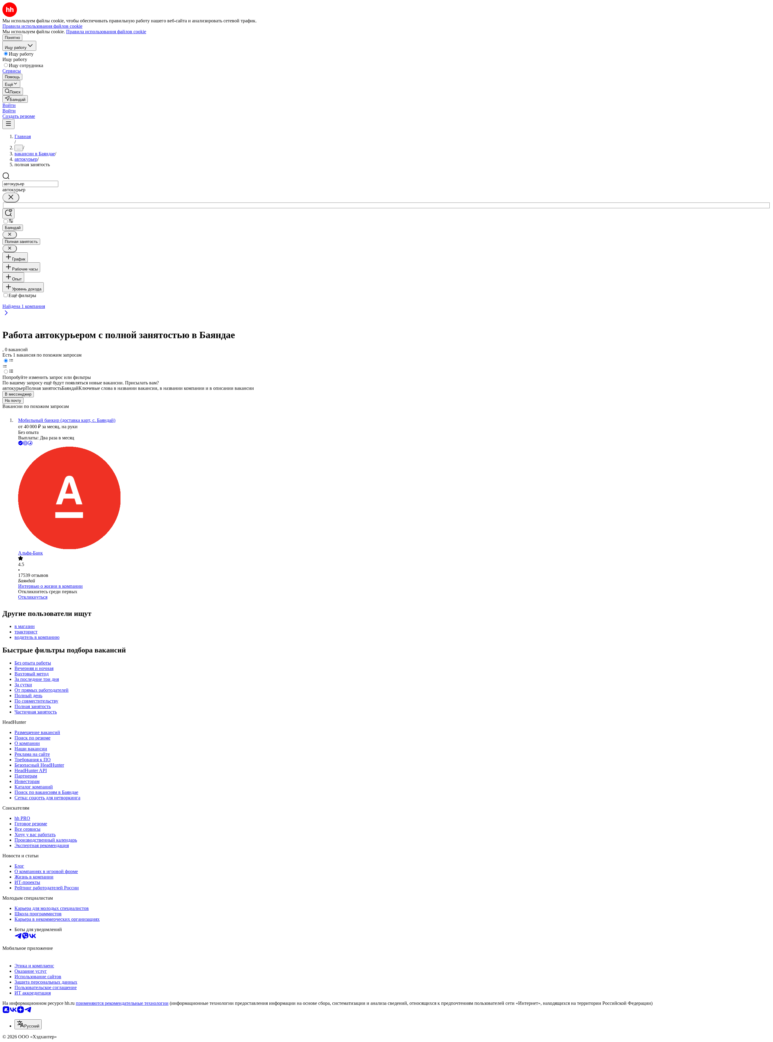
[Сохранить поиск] (8, 213)
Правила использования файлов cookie (106, 31)
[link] (12, 91)
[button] (9, 105)
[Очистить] (10, 197)
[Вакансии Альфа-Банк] (392, 498)
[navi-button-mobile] (8, 124)
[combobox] (30, 184)
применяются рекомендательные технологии (122, 1003)
